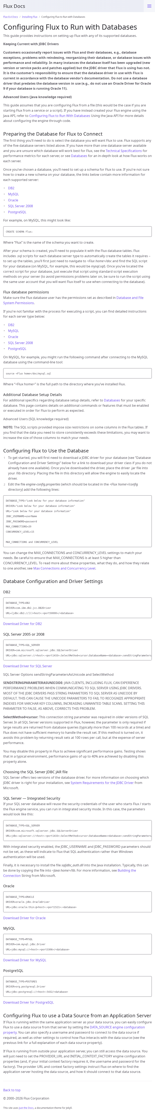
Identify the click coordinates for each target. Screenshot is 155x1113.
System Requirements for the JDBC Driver (102, 782)
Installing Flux (29, 17)
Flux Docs (14, 6)
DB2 (11, 188)
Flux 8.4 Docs (10, 17)
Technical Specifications (124, 151)
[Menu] (149, 6)
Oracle (13, 200)
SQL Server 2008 (20, 206)
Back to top (12, 1090)
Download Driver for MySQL (24, 960)
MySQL (13, 194)
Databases (79, 156)
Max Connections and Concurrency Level (64, 568)
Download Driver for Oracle (24, 918)
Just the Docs (26, 1108)
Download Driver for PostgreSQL (28, 1002)
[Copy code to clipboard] (148, 230)
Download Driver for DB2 (22, 623)
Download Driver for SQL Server (27, 666)
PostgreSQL (17, 212)
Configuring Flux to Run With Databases (59, 115)
